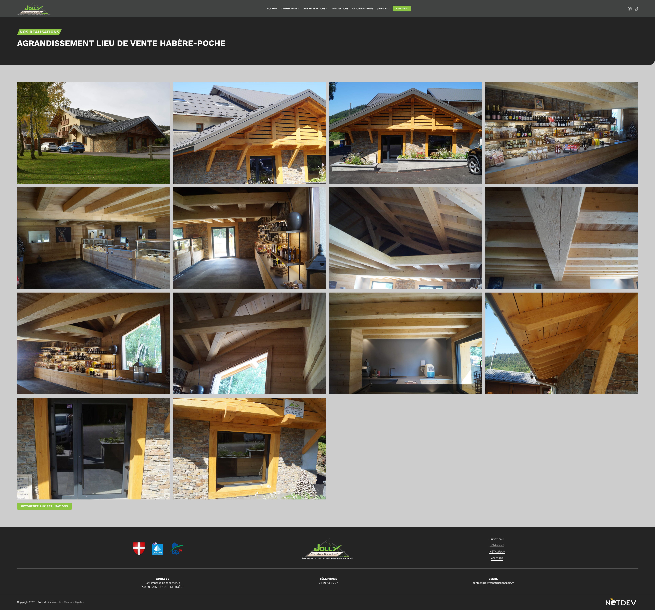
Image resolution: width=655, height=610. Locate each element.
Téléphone (328, 578)
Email (493, 578)
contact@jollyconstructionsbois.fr (493, 583)
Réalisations (340, 8)
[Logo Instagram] (636, 8)
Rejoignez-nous (362, 8)
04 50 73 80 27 (328, 583)
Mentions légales (74, 602)
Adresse (162, 578)
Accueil (272, 8)
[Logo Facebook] (630, 8)
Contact (401, 8)
